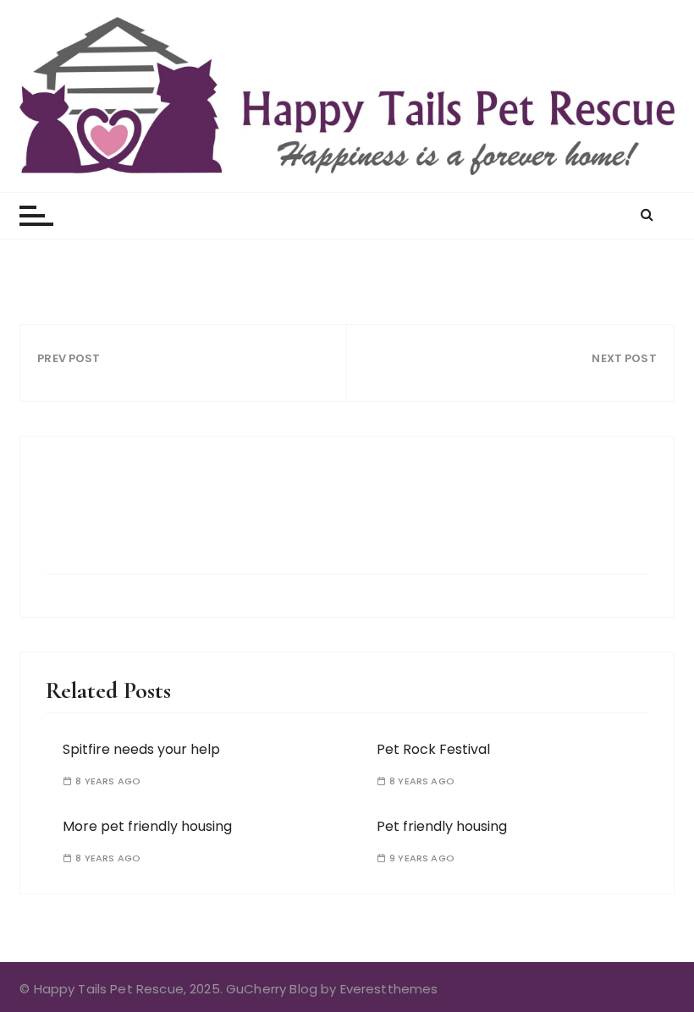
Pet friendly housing (442, 826)
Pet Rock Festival (433, 749)
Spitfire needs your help (141, 749)
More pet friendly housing (147, 826)
